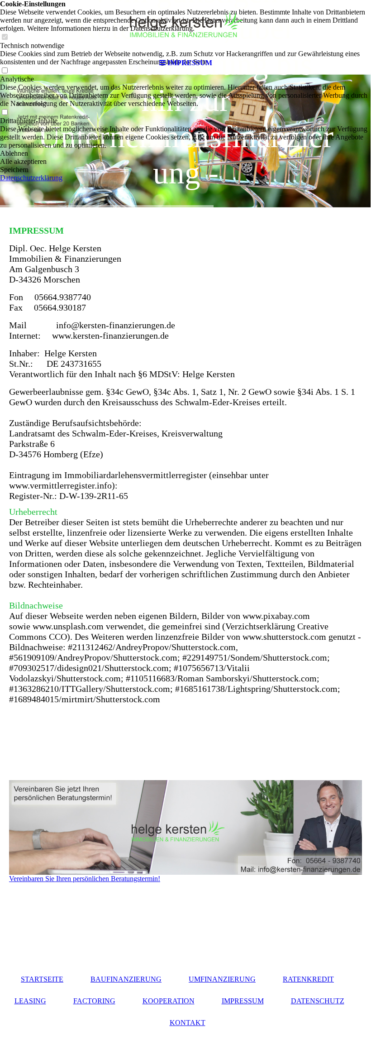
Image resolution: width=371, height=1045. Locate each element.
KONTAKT (187, 1022)
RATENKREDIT (308, 979)
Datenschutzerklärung (31, 178)
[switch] (4, 112)
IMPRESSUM (243, 1001)
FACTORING (94, 1001)
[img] (185, 27)
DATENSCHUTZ (317, 1001)
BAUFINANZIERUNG (126, 979)
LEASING (30, 1001)
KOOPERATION (169, 1001)
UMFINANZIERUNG (222, 979)
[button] (185, 153)
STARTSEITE (42, 979)
